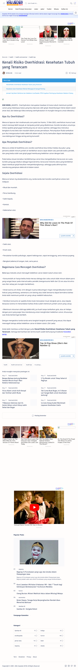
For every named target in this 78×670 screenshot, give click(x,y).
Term (15, 657)
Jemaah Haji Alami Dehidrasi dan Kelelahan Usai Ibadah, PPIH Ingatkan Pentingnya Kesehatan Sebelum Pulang (39, 93)
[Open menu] (4, 3)
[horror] (21, 590)
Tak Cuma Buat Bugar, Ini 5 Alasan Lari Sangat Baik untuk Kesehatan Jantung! (54, 393)
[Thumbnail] (33, 378)
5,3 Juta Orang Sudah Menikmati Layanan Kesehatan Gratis (53, 404)
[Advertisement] (39, 469)
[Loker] (36, 9)
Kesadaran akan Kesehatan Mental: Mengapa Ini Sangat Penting (25, 89)
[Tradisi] (49, 9)
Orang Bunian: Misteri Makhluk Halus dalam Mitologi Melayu (40, 593)
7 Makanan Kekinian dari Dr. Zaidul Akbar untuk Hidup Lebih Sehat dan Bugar (14, 405)
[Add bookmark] (67, 73)
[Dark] (71, 3)
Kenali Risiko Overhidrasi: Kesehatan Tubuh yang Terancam (24, 84)
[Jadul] (42, 9)
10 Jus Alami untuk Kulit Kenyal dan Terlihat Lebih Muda (14, 392)
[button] (37, 364)
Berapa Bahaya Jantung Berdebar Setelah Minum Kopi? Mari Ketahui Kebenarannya (14, 380)
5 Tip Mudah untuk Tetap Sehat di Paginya (54, 379)
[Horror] (10, 9)
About (35, 657)
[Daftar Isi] (64, 9)
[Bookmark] (75, 3)
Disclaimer (22, 657)
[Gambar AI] (22, 606)
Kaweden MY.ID (22, 666)
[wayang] (21, 569)
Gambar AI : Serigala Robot (27, 609)
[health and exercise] (17, 364)
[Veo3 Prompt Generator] (23, 9)
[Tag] (13, 375)
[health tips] (29, 364)
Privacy (29, 657)
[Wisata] (56, 9)
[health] (5, 364)
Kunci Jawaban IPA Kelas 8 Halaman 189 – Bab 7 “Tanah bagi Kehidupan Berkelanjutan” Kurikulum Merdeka (39, 586)
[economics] (22, 597)
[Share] (72, 73)
